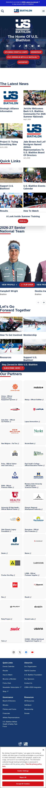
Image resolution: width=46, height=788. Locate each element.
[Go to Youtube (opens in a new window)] (38, 46)
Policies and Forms (9, 709)
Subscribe (14, 368)
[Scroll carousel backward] (38, 302)
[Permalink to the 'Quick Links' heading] (22, 161)
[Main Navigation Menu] (43, 11)
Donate (26, 713)
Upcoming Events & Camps (16, 52)
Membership (36, 52)
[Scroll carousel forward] (44, 302)
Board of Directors (9, 701)
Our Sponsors (29, 679)
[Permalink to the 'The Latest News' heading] (30, 84)
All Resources (29, 701)
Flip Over (28, 285)
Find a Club (7, 683)
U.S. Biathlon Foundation (33, 675)
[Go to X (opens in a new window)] (20, 652)
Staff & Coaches (30, 670)
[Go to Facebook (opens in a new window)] (7, 46)
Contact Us (28, 683)
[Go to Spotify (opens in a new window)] (32, 46)
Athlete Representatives (11, 717)
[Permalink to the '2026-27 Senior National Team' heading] (26, 231)
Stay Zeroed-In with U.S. (23, 57)
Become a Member (9, 679)
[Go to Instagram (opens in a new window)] (13, 46)
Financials (6, 713)
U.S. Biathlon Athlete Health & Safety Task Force (10, 724)
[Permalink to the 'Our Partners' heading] (23, 374)
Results (5, 670)
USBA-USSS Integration (32, 687)
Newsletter (12, 687)
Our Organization (30, 666)
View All (23, 221)
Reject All (23, 777)
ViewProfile (10, 285)
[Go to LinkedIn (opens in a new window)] (26, 46)
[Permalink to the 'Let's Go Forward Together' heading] (32, 310)
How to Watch (7, 675)
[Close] (43, 749)
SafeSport (23, 62)
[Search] (2, 11)
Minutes (5, 705)
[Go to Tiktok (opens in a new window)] (20, 46)
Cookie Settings (23, 771)
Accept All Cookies (23, 784)
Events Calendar (8, 666)
